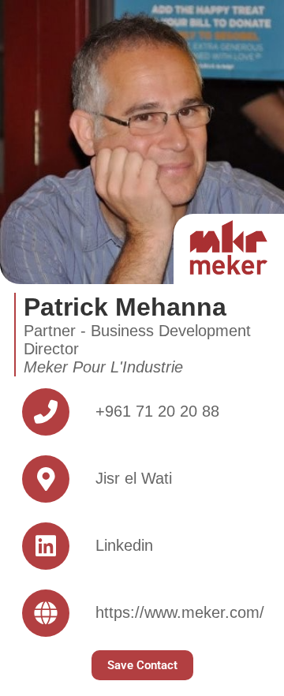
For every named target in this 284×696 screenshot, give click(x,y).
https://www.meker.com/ (179, 612)
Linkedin (124, 545)
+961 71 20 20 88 (157, 411)
